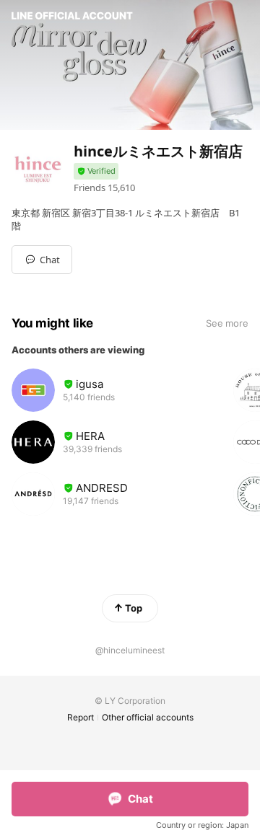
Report (80, 717)
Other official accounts (148, 717)
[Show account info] (96, 171)
